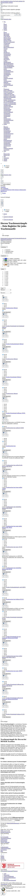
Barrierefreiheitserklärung (10, 877)
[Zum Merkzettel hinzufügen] (4, 298)
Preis (2, 288)
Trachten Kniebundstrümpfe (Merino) (15, 344)
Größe (2, 269)
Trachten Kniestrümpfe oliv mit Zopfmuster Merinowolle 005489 (11, 637)
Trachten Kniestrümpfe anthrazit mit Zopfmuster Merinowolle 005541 (12, 698)
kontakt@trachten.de (5, 832)
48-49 (6, 272)
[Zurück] (1, 194)
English (7, 167)
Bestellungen (4, 191)
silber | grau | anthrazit (12, 261)
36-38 (6, 273)
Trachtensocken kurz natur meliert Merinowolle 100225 (12, 527)
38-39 (6, 275)
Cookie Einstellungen (9, 876)
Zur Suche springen (18, 1)
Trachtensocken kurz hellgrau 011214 (15, 599)
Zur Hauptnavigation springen (13, 2)
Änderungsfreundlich (6, 848)
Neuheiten (7, 250)
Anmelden (3, 187)
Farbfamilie (3, 255)
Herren (5, 86)
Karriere (2, 858)
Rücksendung (4, 841)
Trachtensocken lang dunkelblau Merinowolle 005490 (11, 507)
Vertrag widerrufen (5, 842)
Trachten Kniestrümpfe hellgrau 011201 (15, 714)
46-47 (6, 285)
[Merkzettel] (1, 179)
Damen (5, 29)
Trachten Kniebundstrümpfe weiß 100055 (16, 587)
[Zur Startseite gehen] (6, 19)
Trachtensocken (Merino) (12, 308)
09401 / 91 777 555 (5, 830)
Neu (5, 21)
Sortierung (3, 247)
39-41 (6, 276)
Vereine (5, 159)
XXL (5, 151)
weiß (8, 266)
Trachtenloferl (8, 239)
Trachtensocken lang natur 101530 (14, 547)
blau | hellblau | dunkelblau (13, 258)
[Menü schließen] (4, 23)
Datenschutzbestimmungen (13, 823)
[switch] (3, 894)
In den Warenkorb (6, 312)
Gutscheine (6, 158)
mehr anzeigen (5, 235)
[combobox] (7, 15)
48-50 (5, 545)
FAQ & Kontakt (4, 837)
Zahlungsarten (22, 189)
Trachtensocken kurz (11, 446)
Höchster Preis (8, 253)
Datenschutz (6, 875)
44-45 (6, 284)
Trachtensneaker (11, 238)
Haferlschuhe (4, 238)
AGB (5, 873)
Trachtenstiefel (18, 238)
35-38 (5, 539)
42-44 (6, 278)
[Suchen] (16, 15)
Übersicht (3, 189)
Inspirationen (4, 849)
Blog (2, 851)
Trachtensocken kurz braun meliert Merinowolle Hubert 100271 (12, 656)
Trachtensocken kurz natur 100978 (14, 671)
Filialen (5, 160)
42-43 (6, 282)
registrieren (5, 188)
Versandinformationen (6, 838)
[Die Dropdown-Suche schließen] (19, 15)
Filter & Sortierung (7, 241)
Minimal (6, 290)
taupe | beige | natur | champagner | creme (16, 263)
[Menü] (2, 17)
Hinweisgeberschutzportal (10, 880)
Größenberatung (4, 847)
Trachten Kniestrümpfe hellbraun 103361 (15, 413)
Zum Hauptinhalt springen (7, 1)
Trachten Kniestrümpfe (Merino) (13, 377)
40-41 (6, 281)
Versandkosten (4, 884)
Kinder (5, 124)
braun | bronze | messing (12, 264)
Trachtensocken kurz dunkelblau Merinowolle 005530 (11, 568)
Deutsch (7, 165)
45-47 (6, 279)
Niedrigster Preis (9, 251)
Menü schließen (6, 184)
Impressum (6, 879)
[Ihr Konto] (2, 181)
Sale (5, 156)
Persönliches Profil (9, 189)
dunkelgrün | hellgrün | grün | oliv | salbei (16, 260)
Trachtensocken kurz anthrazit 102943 (15, 427)
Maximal (6, 292)
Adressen (16, 189)
